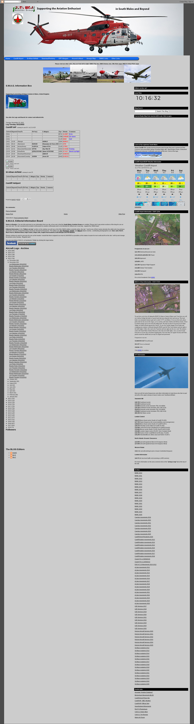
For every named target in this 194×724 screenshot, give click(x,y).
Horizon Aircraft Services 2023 (144, 639)
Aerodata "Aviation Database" (144, 692)
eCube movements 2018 (142, 584)
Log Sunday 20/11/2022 (16, 302)
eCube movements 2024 (142, 601)
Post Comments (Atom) (21, 218)
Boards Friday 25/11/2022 (17, 285)
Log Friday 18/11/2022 (16, 310)
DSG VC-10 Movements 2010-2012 (145, 564)
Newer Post (9, 214)
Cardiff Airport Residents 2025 (144, 537)
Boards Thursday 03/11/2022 (18, 370)
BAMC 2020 (138, 501)
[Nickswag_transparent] (17, 108)
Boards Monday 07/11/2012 (17, 354)
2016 (9, 408)
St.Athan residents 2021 (142, 673)
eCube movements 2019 (142, 587)
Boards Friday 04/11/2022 (17, 366)
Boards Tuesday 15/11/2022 (17, 323)
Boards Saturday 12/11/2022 (18, 335)
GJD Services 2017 (141, 606)
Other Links (116, 58)
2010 (9, 419)
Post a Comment (11, 211)
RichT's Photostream (141, 709)
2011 (9, 418)
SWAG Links (103, 58)
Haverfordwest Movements (143, 706)
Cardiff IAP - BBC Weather (143, 701)
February (12, 395)
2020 (9, 400)
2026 (9, 250)
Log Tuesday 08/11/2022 (16, 348)
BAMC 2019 (138, 498)
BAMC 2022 (138, 506)
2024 (9, 254)
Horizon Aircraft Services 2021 (144, 634)
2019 (9, 402)
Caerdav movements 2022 (143, 526)
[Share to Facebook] (28, 199)
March (12, 393)
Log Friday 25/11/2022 (16, 283)
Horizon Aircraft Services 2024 (144, 642)
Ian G (14, 455)
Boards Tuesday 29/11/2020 (17, 270)
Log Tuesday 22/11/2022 (16, 295)
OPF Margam (63, 58)
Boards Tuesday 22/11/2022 (17, 297)
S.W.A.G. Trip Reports (141, 714)
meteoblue (138, 207)
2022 (9, 258)
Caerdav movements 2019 (143, 517)
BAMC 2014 (138, 484)
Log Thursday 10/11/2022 (17, 341)
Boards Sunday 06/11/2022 (17, 358)
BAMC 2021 (138, 503)
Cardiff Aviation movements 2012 (145, 539)
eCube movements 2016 (142, 578)
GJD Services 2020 (141, 614)
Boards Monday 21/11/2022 (17, 300)
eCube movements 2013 (142, 570)
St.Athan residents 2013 (142, 650)
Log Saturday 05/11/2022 (17, 360)
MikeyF (80, 231)
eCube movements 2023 (142, 598)
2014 (9, 412)
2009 (9, 421)
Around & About (77, 58)
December (13, 260)
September (13, 381)
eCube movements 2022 (142, 595)
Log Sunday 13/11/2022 (16, 329)
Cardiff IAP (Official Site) (142, 703)
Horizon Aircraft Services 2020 (144, 631)
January (12, 396)
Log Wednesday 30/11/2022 (17, 264)
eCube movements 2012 (142, 567)
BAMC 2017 (138, 492)
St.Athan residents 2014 (142, 653)
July (11, 385)
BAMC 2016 (138, 489)
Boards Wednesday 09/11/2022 (19, 346)
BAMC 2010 (138, 473)
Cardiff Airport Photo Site (142, 698)
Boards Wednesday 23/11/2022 (19, 293)
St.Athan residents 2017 (142, 662)
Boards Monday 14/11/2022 (17, 327)
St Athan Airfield (32, 58)
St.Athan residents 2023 (142, 678)
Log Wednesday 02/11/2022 (17, 371)
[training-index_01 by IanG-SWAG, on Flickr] (148, 157)
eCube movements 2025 (142, 603)
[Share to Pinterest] (30, 199)
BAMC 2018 (138, 495)
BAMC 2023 (138, 509)
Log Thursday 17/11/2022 (17, 314)
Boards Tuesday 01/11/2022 (17, 377)
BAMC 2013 (138, 481)
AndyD (72, 231)
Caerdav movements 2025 (143, 534)
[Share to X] (25, 199)
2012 (9, 416)
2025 (9, 252)
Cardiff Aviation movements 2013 (145, 542)
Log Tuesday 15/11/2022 (16, 322)
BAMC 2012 (138, 478)
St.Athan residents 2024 (142, 681)
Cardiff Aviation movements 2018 (145, 556)
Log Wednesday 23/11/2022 (17, 291)
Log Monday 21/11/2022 (16, 298)
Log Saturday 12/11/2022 (17, 333)
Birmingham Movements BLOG (144, 695)
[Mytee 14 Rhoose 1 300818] (163, 388)
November (13, 262)
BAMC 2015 (138, 487)
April (11, 391)
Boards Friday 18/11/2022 (17, 312)
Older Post (122, 214)
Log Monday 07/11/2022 (16, 352)
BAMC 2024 (138, 512)
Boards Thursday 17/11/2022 (18, 316)
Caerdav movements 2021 (143, 523)
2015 (9, 410)
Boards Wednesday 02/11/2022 (19, 373)
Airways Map (91, 58)
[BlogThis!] (23, 199)
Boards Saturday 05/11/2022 (18, 362)
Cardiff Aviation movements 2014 (145, 545)
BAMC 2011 (138, 476)
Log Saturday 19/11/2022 (17, 306)
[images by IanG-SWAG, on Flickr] (11, 245)
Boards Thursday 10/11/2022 (18, 343)
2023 (9, 256)
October (12, 379)
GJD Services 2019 (141, 612)
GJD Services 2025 (141, 628)
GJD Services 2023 (141, 623)
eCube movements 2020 (142, 589)
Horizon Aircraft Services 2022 (144, 637)
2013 (9, 414)
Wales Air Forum (140, 717)
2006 (9, 427)
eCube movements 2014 (142, 573)
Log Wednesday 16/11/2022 (17, 318)
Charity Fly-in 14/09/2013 (142, 562)
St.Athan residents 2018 (142, 664)
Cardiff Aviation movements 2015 (145, 548)
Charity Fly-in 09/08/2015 (142, 559)
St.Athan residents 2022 (142, 676)
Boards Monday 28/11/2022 (17, 274)
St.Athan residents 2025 (142, 684)
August (12, 383)
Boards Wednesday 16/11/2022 (19, 320)
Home (8, 58)
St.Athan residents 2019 (142, 667)
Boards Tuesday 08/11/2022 (17, 350)
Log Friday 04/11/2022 (16, 364)
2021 (9, 398)
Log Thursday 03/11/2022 (17, 368)
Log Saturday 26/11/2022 (17, 279)
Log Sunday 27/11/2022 (16, 275)
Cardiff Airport (18, 58)
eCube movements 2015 (142, 576)
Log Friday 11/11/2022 (16, 337)
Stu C (14, 457)
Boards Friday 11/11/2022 (17, 339)
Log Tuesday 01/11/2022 (16, 375)
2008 (9, 423)
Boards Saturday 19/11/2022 (18, 308)
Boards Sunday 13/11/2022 (17, 331)
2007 (9, 425)
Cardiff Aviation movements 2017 (145, 553)
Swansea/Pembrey (48, 58)
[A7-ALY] (9, 161)
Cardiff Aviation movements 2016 (145, 551)
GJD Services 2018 (141, 609)
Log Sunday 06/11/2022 (16, 356)
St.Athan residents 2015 (142, 656)
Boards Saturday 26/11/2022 (18, 281)
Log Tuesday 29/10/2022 (17, 268)
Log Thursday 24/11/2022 (17, 287)
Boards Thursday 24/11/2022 (18, 289)
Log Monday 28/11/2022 (16, 272)
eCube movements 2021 (142, 592)
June (11, 387)
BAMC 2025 (138, 514)
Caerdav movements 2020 (143, 520)
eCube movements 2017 (142, 581)
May (11, 389)
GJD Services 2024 (141, 626)
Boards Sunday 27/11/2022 (17, 277)
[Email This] (21, 199)
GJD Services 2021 (141, 617)
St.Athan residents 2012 (142, 648)
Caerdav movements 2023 (143, 528)
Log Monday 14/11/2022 (16, 325)
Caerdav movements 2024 (143, 531)
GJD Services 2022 (141, 620)
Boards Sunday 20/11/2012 (17, 304)
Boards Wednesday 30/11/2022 (19, 266)
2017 (9, 406)
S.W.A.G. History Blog (141, 712)
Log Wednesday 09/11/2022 (17, 345)
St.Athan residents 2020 (142, 670)
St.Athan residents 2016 (142, 659)
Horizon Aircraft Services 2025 (144, 645)
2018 (9, 404)
